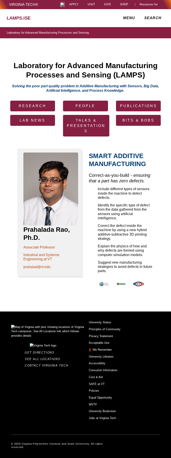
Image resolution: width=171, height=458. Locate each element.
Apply (74, 4)
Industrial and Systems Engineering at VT (41, 257)
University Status (100, 322)
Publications (138, 106)
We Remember (102, 349)
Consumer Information (103, 370)
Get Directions (41, 352)
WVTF (93, 404)
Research (32, 106)
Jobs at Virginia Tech (102, 418)
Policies (94, 390)
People (85, 106)
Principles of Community (104, 329)
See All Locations (44, 359)
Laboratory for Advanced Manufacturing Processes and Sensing (48, 32)
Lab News (32, 120)
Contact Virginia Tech (48, 365)
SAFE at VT (97, 384)
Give (107, 4)
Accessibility (97, 363)
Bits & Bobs (138, 120)
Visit (91, 4)
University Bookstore (102, 411)
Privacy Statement (101, 336)
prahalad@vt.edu (37, 267)
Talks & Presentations (86, 125)
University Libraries (101, 356)
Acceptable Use (99, 342)
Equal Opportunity (100, 397)
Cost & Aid (96, 377)
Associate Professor (39, 247)
